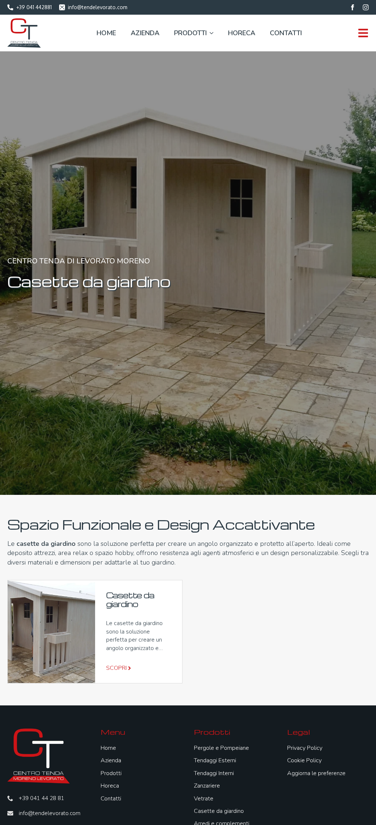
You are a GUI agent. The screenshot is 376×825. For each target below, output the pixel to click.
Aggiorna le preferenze (316, 773)
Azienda (145, 33)
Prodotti (190, 33)
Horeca (241, 33)
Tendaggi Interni (214, 773)
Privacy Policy (304, 748)
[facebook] (352, 7)
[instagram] (366, 7)
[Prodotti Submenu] (210, 33)
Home (106, 33)
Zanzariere (207, 786)
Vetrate (203, 799)
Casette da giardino (219, 811)
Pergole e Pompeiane (221, 748)
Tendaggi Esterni (215, 760)
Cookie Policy (304, 760)
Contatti (286, 33)
